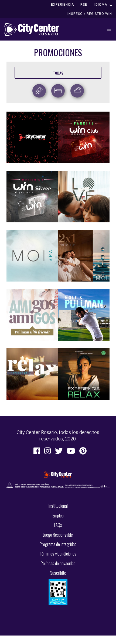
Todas (58, 73)
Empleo (58, 515)
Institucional (58, 506)
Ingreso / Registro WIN (89, 14)
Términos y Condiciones (58, 553)
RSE (83, 4)
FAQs (58, 525)
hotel (58, 89)
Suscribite (58, 573)
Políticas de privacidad (58, 563)
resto (78, 89)
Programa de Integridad (58, 544)
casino (40, 89)
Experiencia (62, 4)
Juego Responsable (58, 534)
